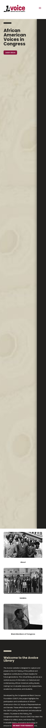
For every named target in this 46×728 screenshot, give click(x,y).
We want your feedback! (23, 726)
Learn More (10, 52)
